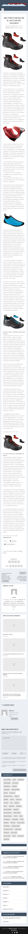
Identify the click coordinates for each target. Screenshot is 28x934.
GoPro (12, 799)
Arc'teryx (20, 551)
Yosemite (6, 839)
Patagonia (15, 819)
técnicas (6, 832)
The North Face (8, 829)
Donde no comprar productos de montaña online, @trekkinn (13, 857)
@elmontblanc (21, 603)
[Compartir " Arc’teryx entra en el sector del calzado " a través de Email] (18, 561)
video (14, 836)
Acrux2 (15, 551)
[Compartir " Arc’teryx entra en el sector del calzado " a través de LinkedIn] (15, 561)
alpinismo (21, 779)
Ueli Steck (14, 832)
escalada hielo (8, 796)
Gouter (6, 803)
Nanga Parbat (8, 816)
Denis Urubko (15, 789)
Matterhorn (7, 812)
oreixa (13, 26)
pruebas (5, 901)
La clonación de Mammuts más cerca (13, 654)
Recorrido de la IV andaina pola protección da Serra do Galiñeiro (12, 694)
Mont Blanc (16, 812)
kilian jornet (7, 809)
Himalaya (11, 806)
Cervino (14, 786)
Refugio (13, 822)
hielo (5, 806)
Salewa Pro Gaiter (8, 634)
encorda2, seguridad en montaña (11, 918)
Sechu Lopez (20, 822)
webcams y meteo (7, 909)
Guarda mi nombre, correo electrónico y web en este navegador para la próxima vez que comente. (13, 758)
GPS (11, 803)
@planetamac (6, 603)
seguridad (7, 826)
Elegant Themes (13, 928)
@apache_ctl (22, 599)
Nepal (15, 816)
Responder (14, 718)
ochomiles (7, 819)
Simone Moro (15, 826)
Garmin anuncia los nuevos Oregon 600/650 (12, 674)
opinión (5, 898)
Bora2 (4, 553)
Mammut (16, 809)
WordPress (14, 930)
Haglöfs (16, 803)
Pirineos (6, 822)
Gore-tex (18, 799)
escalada (12, 793)
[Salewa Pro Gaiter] (14, 625)
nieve (20, 816)
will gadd (20, 836)
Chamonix (6, 789)
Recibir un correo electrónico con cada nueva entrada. (13, 766)
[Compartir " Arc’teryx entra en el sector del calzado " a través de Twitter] (12, 561)
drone (5, 793)
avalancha (7, 786)
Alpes (14, 779)
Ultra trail (7, 836)
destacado (5, 887)
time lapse (18, 829)
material (7, 27)
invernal (18, 806)
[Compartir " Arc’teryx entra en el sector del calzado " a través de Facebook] (9, 561)
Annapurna (7, 783)
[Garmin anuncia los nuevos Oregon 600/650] (14, 664)
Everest (16, 796)
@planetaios (20, 601)
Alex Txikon (7, 779)
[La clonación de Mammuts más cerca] (14, 645)
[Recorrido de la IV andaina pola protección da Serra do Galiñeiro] (14, 685)
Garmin (6, 799)
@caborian (7, 601)
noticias (12, 27)
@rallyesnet (13, 603)
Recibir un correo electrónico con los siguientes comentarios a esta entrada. (13, 762)
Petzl (21, 819)
